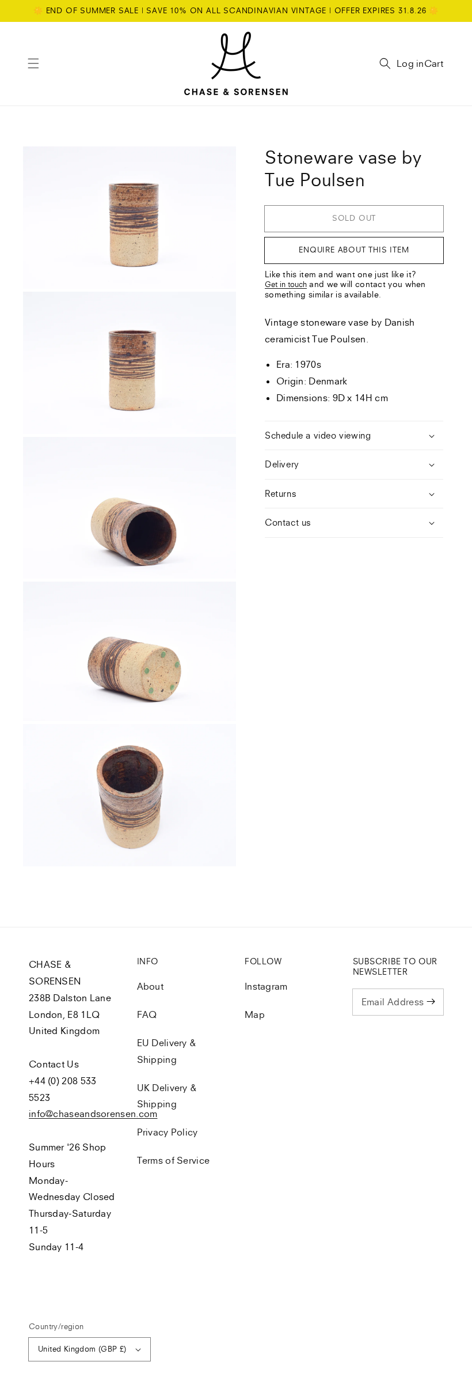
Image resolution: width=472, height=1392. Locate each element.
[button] (33, 63)
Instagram (266, 986)
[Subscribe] (430, 1001)
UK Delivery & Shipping (167, 1096)
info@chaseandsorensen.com (93, 1113)
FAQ (147, 1014)
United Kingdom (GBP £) (82, 1348)
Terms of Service (173, 1160)
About (150, 986)
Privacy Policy (167, 1132)
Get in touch (286, 284)
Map (255, 1014)
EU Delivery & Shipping (167, 1051)
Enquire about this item (354, 249)
